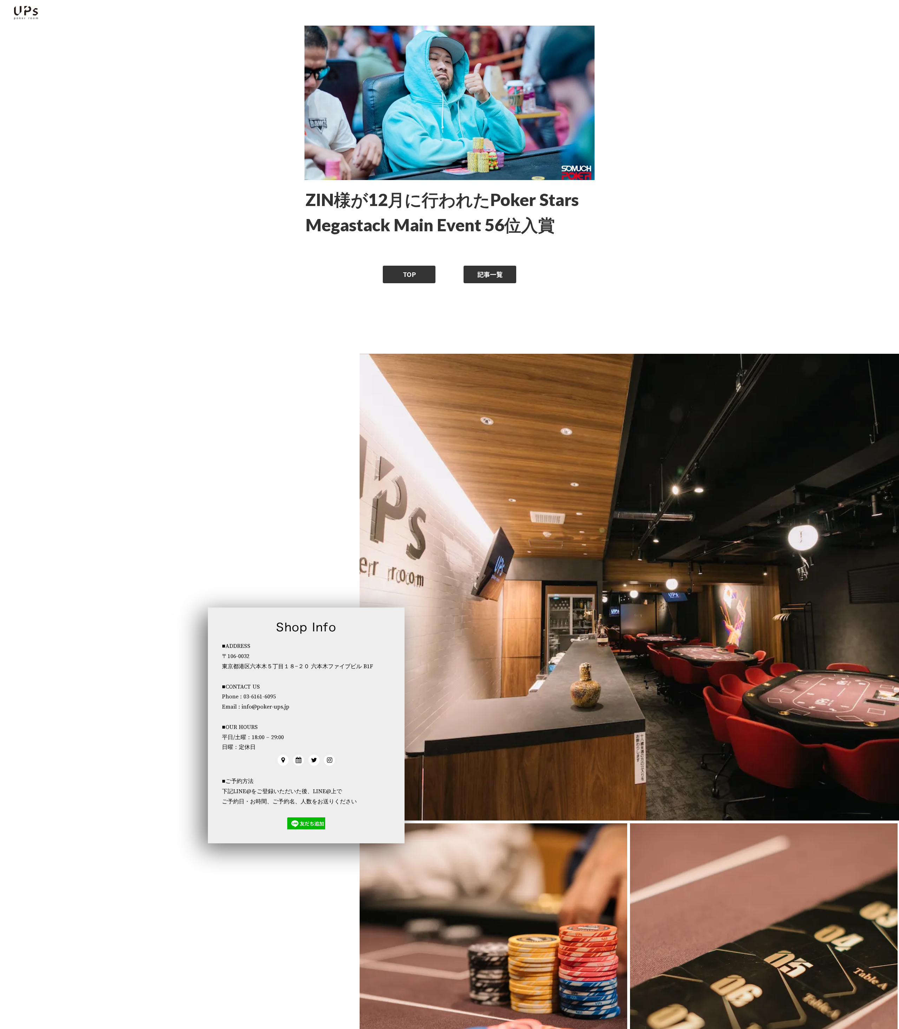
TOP (409, 274)
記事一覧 (490, 274)
